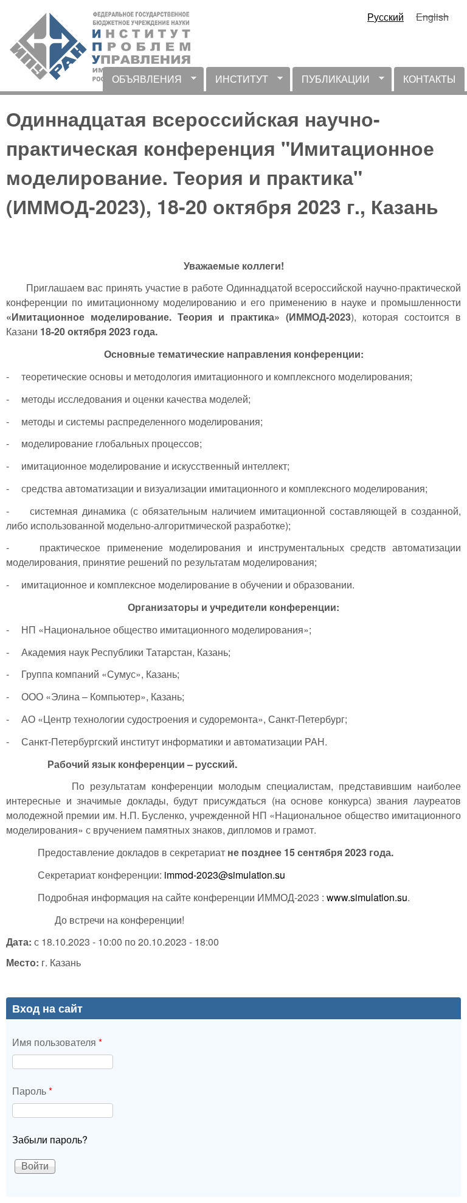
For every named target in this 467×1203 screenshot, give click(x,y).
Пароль (32, 1091)
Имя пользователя (57, 1042)
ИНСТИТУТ (237, 81)
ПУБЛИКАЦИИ (331, 81)
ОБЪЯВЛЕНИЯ (142, 81)
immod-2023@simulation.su (224, 875)
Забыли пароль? (50, 1139)
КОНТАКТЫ (429, 79)
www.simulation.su (367, 897)
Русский (385, 17)
